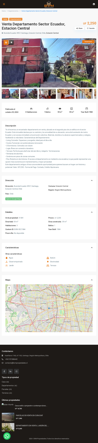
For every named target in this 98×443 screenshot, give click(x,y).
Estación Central (52, 33)
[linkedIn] (10, 371)
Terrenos (5, 393)
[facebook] (4, 371)
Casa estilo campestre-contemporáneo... (31, 406)
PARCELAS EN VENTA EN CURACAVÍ (29, 415)
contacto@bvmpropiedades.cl (16, 363)
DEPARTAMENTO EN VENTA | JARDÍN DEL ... (32, 426)
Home (4, 11)
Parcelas (5, 389)
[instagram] (16, 371)
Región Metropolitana (63, 190)
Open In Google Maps (13, 199)
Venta (5, 19)
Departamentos (13, 11)
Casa (4, 382)
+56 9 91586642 (11, 359)
